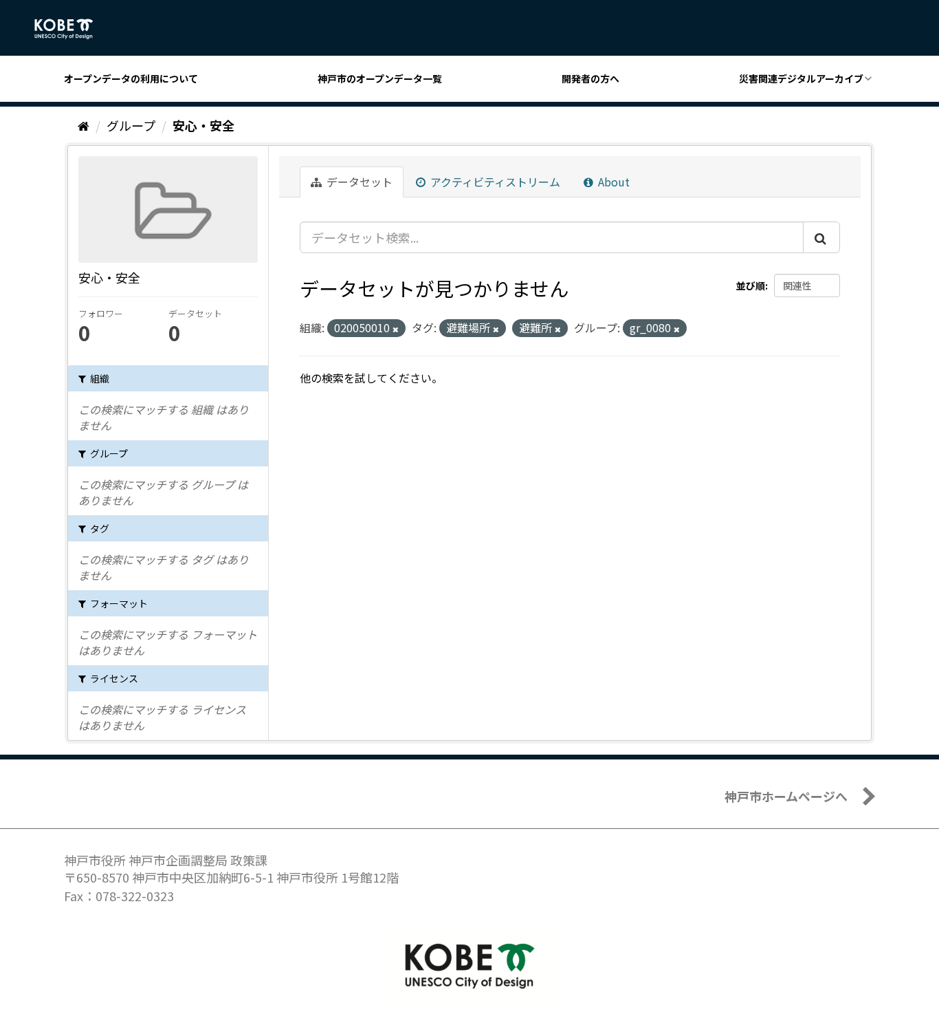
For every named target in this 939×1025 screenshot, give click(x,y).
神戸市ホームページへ (786, 796)
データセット (358, 181)
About (612, 181)
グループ (131, 125)
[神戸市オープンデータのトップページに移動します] (71, 29)
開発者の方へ (590, 78)
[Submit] (821, 237)
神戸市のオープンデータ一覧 (380, 78)
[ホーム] (83, 125)
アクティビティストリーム (494, 181)
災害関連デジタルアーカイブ (801, 78)
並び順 (750, 285)
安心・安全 (203, 125)
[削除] (396, 328)
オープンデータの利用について (131, 78)
